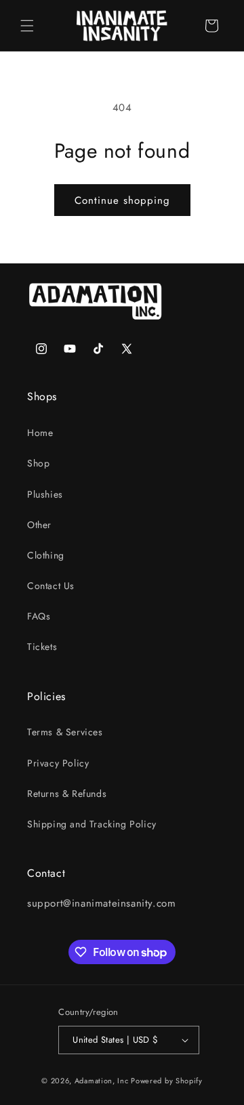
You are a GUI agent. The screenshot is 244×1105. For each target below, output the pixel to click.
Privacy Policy (58, 763)
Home (40, 432)
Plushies (45, 494)
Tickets (42, 646)
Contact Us (51, 585)
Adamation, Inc (102, 1080)
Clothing (45, 555)
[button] (27, 26)
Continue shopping (122, 200)
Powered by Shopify (167, 1080)
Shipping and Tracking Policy (92, 824)
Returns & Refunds (66, 793)
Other (39, 525)
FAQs (38, 616)
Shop (38, 463)
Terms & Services (65, 732)
